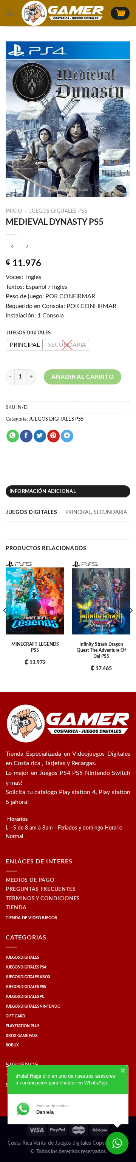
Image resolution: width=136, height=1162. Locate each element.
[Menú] (10, 13)
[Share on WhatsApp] (12, 436)
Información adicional (42, 491)
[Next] (130, 625)
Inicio (14, 211)
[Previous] (5, 625)
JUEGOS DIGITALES (28, 333)
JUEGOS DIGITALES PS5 (58, 211)
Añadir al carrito (82, 377)
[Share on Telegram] (67, 436)
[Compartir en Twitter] (40, 436)
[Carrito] (120, 13)
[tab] (68, 491)
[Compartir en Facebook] (26, 436)
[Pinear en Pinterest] (53, 436)
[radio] (24, 345)
